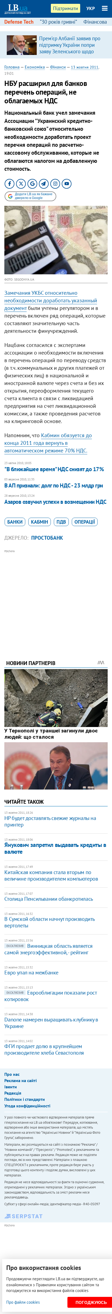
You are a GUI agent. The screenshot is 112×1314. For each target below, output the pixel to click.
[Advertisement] (56, 597)
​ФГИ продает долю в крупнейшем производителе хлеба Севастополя (44, 1049)
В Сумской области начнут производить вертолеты (49, 922)
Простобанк (47, 538)
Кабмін (39, 522)
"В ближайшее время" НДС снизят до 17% (54, 469)
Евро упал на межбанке (31, 972)
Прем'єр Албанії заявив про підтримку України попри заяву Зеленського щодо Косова (69, 48)
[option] (56, 44)
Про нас (12, 1074)
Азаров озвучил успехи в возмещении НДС (55, 501)
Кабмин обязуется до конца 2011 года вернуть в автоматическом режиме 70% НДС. (48, 443)
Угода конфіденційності (27, 1105)
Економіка (35, 67)
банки (15, 522)
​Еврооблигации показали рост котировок (50, 996)
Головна (12, 67)
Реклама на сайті (20, 1080)
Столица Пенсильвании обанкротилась (48, 898)
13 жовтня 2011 (84, 67)
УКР (90, 8)
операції (84, 522)
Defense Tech (18, 21)
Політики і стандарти (24, 1099)
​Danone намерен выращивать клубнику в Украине (51, 1023)
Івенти (10, 1086)
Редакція (12, 1093)
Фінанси (58, 67)
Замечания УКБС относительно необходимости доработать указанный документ (50, 300)
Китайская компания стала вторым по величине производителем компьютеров (51, 875)
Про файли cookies (23, 1302)
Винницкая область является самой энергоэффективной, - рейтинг (48, 949)
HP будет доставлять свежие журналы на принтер (50, 821)
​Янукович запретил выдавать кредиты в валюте (55, 848)
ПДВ (61, 522)
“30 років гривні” (58, 21)
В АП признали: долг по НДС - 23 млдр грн (53, 485)
